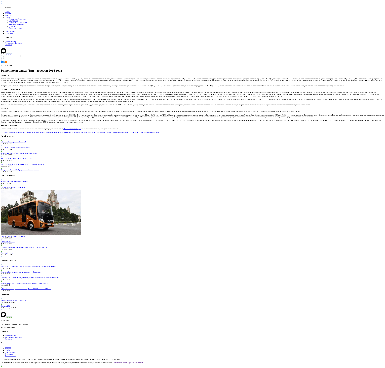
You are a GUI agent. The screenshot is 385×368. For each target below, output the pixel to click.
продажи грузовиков (80, 132)
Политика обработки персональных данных (128, 362)
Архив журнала (10, 356)
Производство (10, 31)
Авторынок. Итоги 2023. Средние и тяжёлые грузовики (20, 170)
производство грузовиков (45, 132)
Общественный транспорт (18, 22)
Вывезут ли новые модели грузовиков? (14, 181)
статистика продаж (7, 132)
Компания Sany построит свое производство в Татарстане (21, 272)
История (12, 26)
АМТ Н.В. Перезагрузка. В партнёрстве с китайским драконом (22, 164)
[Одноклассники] (6, 62)
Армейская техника (15, 28)
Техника (8, 17)
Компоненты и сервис (16, 24)
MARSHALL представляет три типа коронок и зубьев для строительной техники (28, 266)
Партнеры (8, 45)
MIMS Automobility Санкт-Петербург (13, 300)
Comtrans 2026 (6, 306)
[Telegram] (4, 62)
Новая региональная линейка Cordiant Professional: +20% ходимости (24, 247)
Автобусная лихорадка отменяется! (13, 187)
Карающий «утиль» (7, 253)
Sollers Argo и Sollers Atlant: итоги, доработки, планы (19, 153)
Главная (7, 12)
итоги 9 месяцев (107, 132)
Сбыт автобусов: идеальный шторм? (13, 142)
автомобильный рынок (121, 132)
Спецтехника (13, 21)
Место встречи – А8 (8, 242)
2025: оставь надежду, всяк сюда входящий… (16, 147)
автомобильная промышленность (140, 132)
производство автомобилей (63, 132)
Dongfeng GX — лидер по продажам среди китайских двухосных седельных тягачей (30, 277)
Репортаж (8, 15)
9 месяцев (155, 132)
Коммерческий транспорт (17, 19)
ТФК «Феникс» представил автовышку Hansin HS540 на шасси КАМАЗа (26, 289)
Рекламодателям (10, 41)
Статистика (9, 33)
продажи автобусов (94, 132)
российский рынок (29, 132)
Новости (8, 13)
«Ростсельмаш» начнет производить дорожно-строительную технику (24, 283)
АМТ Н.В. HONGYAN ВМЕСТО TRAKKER (16, 159)
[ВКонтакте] (2, 62)
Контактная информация (13, 43)
